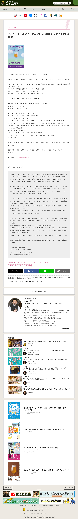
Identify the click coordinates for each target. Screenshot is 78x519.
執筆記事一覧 (63, 328)
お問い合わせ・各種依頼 (48, 505)
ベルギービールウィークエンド (39, 263)
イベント (15, 9)
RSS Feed (57, 505)
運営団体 (21, 505)
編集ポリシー (27, 505)
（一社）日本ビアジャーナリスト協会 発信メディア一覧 (25, 281)
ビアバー (34, 9)
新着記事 (5, 9)
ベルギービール (25, 263)
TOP (39, 488)
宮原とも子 (30, 343)
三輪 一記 (28, 301)
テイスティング (24, 9)
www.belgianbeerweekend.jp (23, 157)
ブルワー (44, 9)
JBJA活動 (63, 9)
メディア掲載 (73, 9)
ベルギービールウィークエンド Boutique (20, 265)
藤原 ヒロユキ (30, 352)
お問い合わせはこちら (40, 291)
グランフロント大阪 (14, 263)
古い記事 (8, 488)
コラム (53, 9)
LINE (48, 271)
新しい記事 (68, 488)
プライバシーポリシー (36, 505)
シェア (33, 271)
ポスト (17, 271)
